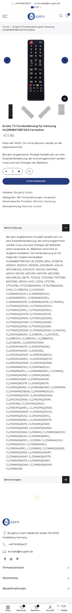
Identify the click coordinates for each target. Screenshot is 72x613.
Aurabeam (50, 197)
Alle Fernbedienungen (30, 197)
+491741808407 (23, 3)
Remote (38, 201)
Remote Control (31, 206)
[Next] (64, 60)
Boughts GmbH (23, 192)
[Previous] (7, 60)
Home (6, 26)
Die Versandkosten (33, 143)
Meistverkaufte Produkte (17, 201)
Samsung (49, 201)
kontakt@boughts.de (48, 3)
